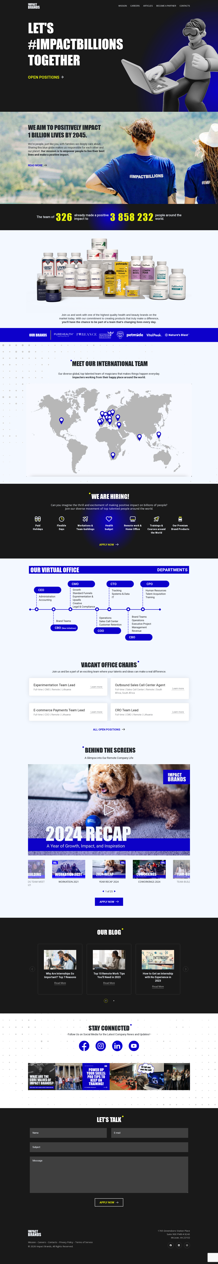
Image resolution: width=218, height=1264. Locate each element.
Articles (148, 6)
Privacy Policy (66, 1242)
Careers (135, 6)
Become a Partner (166, 6)
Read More (60, 983)
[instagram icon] (187, 1245)
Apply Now (106, 544)
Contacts (185, 6)
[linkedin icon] (179, 1245)
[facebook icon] (171, 1245)
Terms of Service (84, 1242)
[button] (103, 891)
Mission (122, 6)
